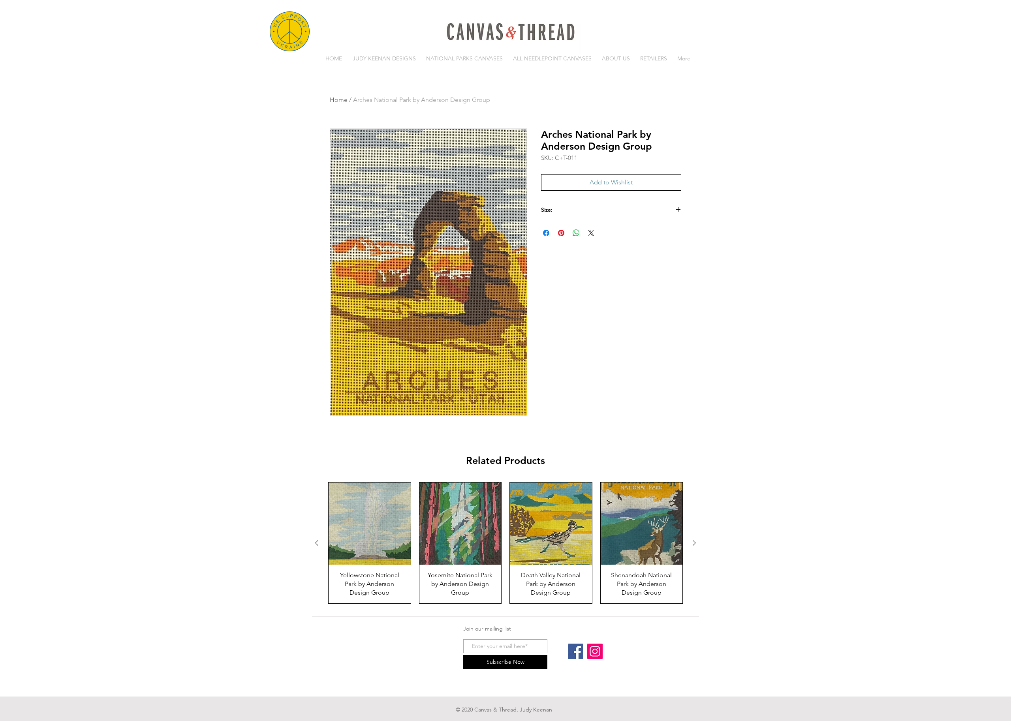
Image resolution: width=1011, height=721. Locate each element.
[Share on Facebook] (546, 233)
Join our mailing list (487, 628)
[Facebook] (575, 651)
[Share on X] (591, 233)
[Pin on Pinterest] (561, 233)
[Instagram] (595, 651)
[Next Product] (694, 543)
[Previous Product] (316, 543)
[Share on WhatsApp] (576, 233)
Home (339, 99)
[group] (505, 543)
